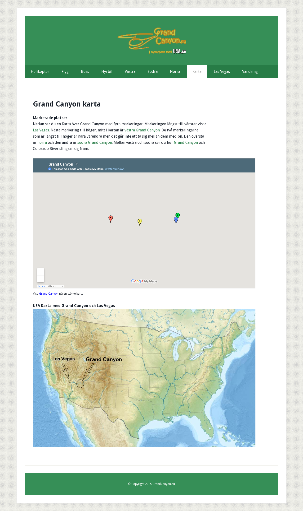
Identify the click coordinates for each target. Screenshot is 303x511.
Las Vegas (41, 130)
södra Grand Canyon (94, 142)
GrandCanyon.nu (151, 41)
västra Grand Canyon (142, 130)
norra (42, 142)
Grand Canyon (186, 142)
